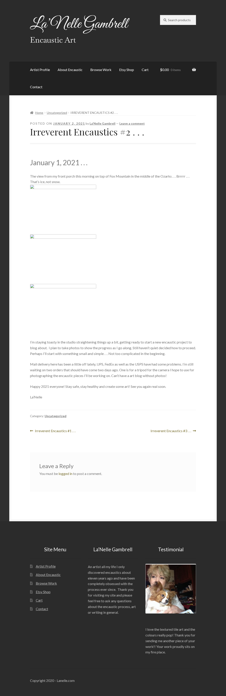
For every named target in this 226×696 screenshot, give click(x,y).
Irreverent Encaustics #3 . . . (171, 431)
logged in (65, 473)
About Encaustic (70, 70)
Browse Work (100, 70)
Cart (145, 70)
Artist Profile (40, 70)
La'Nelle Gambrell (102, 123)
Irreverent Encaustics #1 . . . (55, 431)
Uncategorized (57, 112)
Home (39, 112)
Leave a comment (132, 123)
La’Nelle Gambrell (79, 24)
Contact (36, 87)
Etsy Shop (126, 70)
